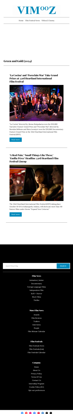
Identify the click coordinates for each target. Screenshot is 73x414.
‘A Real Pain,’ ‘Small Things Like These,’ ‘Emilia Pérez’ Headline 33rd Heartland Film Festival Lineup (34, 158)
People (36, 328)
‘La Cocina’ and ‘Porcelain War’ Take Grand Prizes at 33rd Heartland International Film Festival (34, 78)
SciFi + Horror (36, 293)
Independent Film (36, 290)
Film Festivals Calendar (36, 352)
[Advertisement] (36, 44)
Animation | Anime (36, 280)
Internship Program (36, 384)
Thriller (36, 300)
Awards (36, 315)
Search (63, 266)
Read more (15, 140)
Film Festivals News (36, 346)
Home (21, 20)
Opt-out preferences (36, 390)
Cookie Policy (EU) (36, 387)
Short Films (36, 297)
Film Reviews (36, 318)
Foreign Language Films (36, 287)
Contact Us (36, 380)
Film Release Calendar (36, 331)
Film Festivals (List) (36, 349)
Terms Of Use (36, 377)
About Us (36, 370)
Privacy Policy (36, 374)
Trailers (36, 321)
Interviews (36, 325)
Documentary (36, 283)
